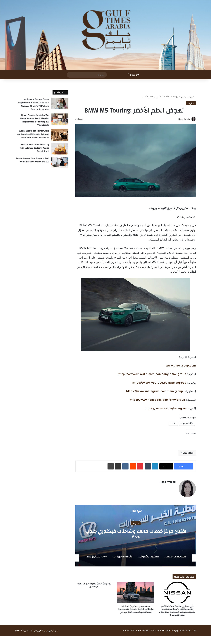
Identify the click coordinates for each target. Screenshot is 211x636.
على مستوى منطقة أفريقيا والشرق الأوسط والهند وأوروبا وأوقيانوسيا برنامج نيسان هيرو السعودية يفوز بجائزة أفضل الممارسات (177, 610)
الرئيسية (190, 96)
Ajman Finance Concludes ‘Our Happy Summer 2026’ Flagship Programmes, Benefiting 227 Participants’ (34, 120)
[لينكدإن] (155, 466)
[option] (135, 535)
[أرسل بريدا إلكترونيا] (177, 119)
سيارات (182, 96)
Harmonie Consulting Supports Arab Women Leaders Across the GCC (32, 160)
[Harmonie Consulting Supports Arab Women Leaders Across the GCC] (59, 162)
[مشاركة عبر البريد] (118, 466)
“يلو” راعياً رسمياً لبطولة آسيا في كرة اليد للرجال (94, 585)
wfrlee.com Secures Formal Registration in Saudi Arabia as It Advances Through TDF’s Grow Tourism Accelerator (33, 104)
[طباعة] (111, 466)
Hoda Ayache (184, 119)
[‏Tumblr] (148, 466)
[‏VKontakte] (125, 466)
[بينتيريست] (140, 466)
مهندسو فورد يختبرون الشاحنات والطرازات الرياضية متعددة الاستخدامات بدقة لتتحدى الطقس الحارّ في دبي (136, 609)
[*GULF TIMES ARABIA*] (105, 35)
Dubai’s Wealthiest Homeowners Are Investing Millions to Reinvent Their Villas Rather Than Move (33, 134)
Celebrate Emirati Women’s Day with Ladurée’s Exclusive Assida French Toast (34, 148)
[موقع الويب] (174, 487)
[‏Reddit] (133, 466)
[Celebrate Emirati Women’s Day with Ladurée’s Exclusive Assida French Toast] (59, 148)
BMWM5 (186, 453)
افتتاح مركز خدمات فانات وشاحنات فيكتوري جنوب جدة (135, 534)
